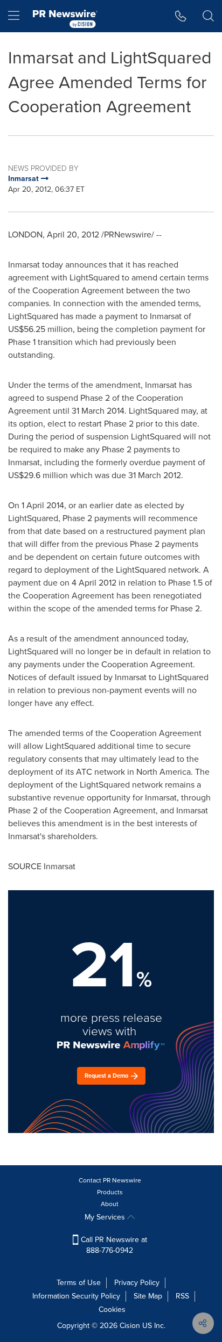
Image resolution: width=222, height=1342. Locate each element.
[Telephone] (181, 16)
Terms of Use (79, 1282)
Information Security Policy (76, 1296)
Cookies (112, 1309)
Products (110, 1192)
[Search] (208, 16)
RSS (182, 1296)
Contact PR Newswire (110, 1180)
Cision (130, 1325)
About (110, 1204)
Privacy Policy (136, 1282)
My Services (106, 1217)
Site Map (148, 1296)
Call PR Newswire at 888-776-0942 (113, 1245)
